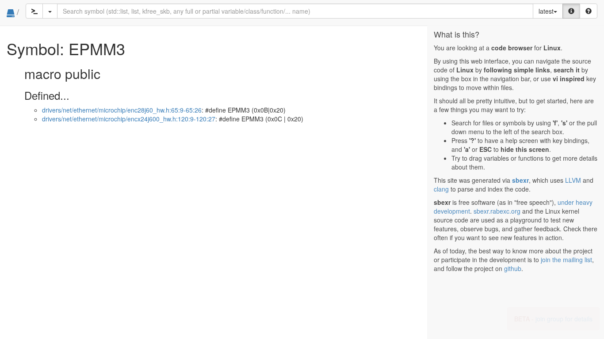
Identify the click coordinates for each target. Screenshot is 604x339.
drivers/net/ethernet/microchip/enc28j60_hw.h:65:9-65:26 (122, 109)
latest (546, 11)
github (512, 268)
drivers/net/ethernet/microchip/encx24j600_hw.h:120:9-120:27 (128, 118)
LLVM (573, 180)
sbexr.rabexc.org (497, 211)
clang (441, 189)
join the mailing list (566, 259)
